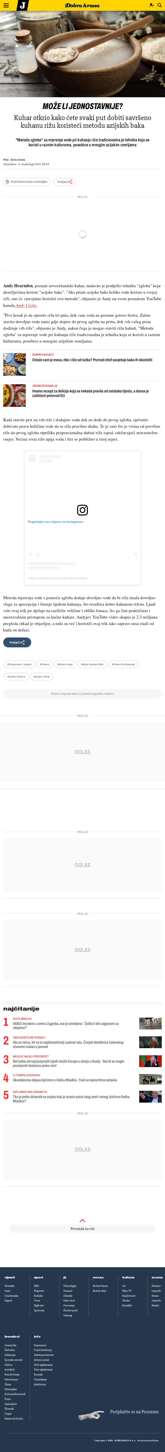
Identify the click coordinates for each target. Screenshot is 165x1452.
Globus (8, 1365)
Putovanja (69, 1305)
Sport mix (39, 1310)
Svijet (8, 1291)
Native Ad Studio (14, 1418)
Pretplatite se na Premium (134, 1412)
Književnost (128, 1296)
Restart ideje (99, 1291)
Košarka (38, 1296)
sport (38, 1277)
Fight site (39, 1305)
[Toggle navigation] (6, 5)
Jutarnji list (10, 1345)
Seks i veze (69, 1300)
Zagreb (8, 1300)
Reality (155, 1305)
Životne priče (70, 1310)
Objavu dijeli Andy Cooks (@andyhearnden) (57, 578)
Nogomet (39, 1291)
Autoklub (10, 1369)
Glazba (126, 1300)
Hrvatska (9, 1286)
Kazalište (127, 1305)
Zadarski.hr (11, 1404)
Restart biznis (100, 1286)
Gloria (8, 1384)
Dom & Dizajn (12, 1374)
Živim (8, 1399)
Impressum (40, 1345)
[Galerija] (82, 54)
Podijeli (62, 182)
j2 (64, 1277)
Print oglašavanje (43, 1369)
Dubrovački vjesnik (15, 1394)
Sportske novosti (13, 1360)
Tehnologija (69, 1286)
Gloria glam (11, 1389)
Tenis (37, 1300)
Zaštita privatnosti (44, 1355)
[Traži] (159, 5)
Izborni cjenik (41, 1360)
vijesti (10, 1277)
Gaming (67, 1315)
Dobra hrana (11, 1379)
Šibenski (9, 1408)
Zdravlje (67, 1296)
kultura (128, 1277)
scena (157, 1277)
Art (124, 1286)
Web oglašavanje (43, 1365)
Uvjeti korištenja (43, 1350)
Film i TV (127, 1291)
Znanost (67, 1291)
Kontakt (38, 1374)
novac (98, 1277)
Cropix (8, 1413)
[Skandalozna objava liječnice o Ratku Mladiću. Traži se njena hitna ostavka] (150, 1079)
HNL (36, 1286)
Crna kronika (11, 1296)
